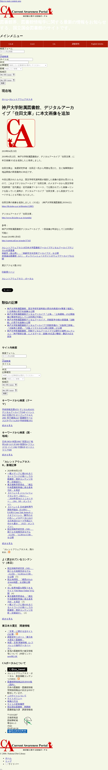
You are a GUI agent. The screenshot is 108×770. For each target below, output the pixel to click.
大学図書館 (34, 248)
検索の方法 (12, 701)
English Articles (97, 44)
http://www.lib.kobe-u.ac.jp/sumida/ (17, 218)
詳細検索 (4, 56)
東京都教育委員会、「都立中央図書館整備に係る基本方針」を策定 (20, 487)
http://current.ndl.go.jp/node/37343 (16, 240)
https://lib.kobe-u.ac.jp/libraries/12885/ (18, 206)
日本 (27, 248)
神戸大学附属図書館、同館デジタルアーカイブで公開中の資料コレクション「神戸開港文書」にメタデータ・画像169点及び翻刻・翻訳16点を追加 (41, 334)
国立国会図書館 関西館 (19, 707)
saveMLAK (12, 656)
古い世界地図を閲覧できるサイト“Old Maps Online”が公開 (20, 591)
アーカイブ (45, 248)
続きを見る (7, 425)
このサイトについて (16, 696)
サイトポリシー (14, 698)
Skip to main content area (10, 1)
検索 (2, 83)
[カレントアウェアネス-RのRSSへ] (9, 552)
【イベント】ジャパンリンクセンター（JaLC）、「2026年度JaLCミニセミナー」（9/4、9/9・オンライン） (20, 498)
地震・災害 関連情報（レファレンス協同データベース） (20, 645)
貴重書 (11, 250)
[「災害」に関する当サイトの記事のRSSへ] (17, 634)
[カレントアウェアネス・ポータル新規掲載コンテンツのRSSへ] (19, 679)
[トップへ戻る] (1, 769)
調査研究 (75, 44)
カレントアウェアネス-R (13, 248)
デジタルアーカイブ (59, 248)
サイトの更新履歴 (15, 704)
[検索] (1, 54)
